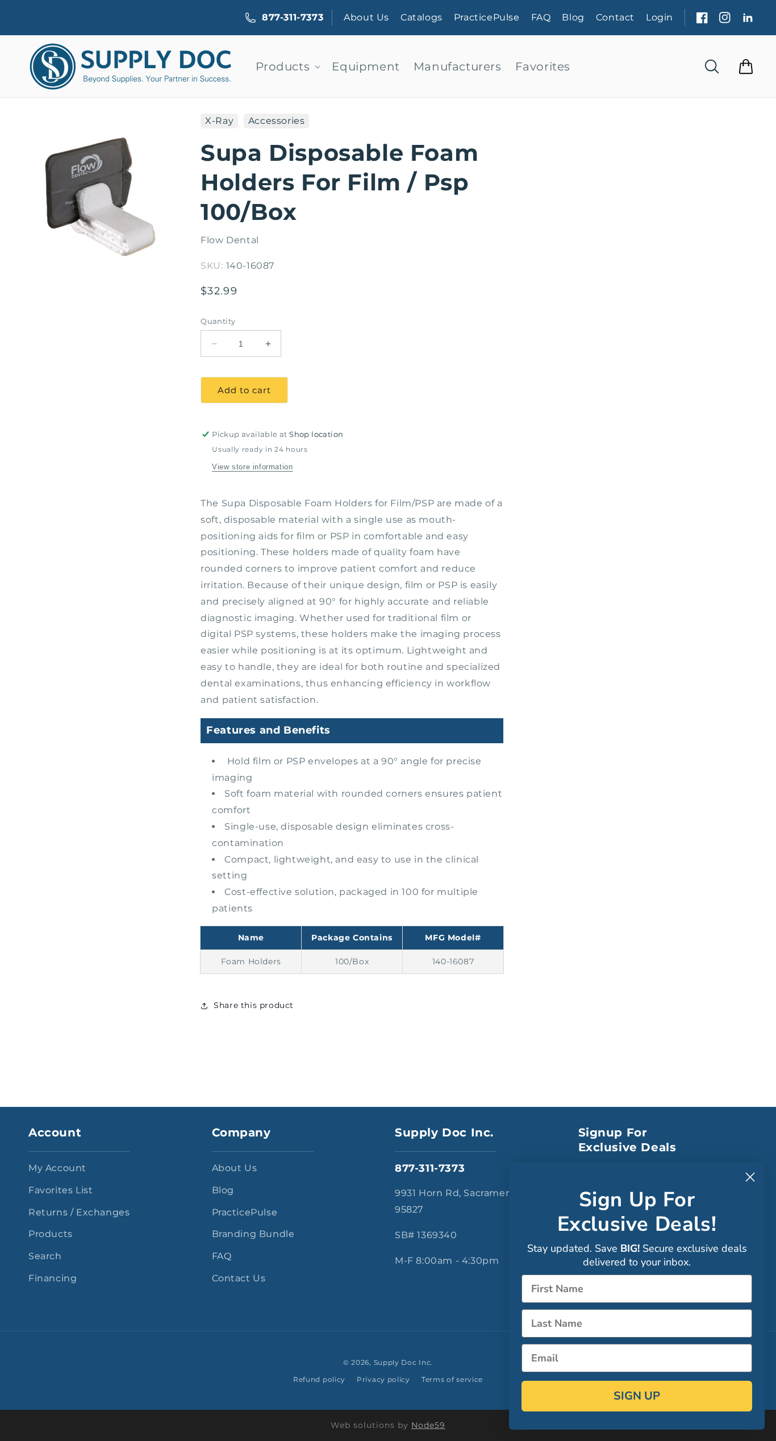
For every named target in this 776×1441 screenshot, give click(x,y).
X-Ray (219, 120)
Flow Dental (230, 240)
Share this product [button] (254, 1005)
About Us (366, 17)
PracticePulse (487, 17)
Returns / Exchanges (79, 1212)
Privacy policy (383, 1379)
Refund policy (319, 1379)
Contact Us (239, 1278)
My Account (57, 1168)
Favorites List (60, 1190)
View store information (252, 467)
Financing (52, 1278)
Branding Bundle (253, 1233)
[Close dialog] (750, 1177)
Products (50, 1233)
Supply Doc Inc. (403, 1362)
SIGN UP (637, 1395)
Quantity (218, 321)
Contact (615, 17)
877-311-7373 (292, 17)
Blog (573, 17)
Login (659, 17)
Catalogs (421, 17)
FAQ (541, 17)
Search (45, 1256)
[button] (287, 66)
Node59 (428, 1425)
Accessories (276, 120)
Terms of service (452, 1379)
